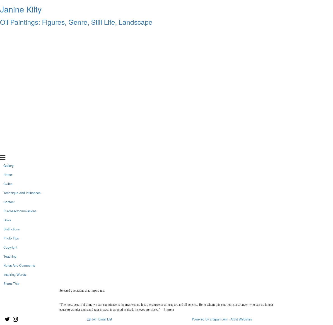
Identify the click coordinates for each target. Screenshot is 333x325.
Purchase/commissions (19, 78)
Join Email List (102, 319)
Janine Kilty (21, 9)
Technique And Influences (22, 59)
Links (7, 87)
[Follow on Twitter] (7, 319)
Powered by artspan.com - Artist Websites (222, 319)
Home (7, 41)
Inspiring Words (14, 141)
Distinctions (11, 95)
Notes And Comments (19, 132)
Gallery (8, 32)
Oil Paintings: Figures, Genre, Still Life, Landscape (76, 22)
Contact (8, 68)
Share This (11, 150)
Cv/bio (7, 50)
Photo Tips (11, 105)
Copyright (10, 114)
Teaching (10, 123)
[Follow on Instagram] (15, 319)
